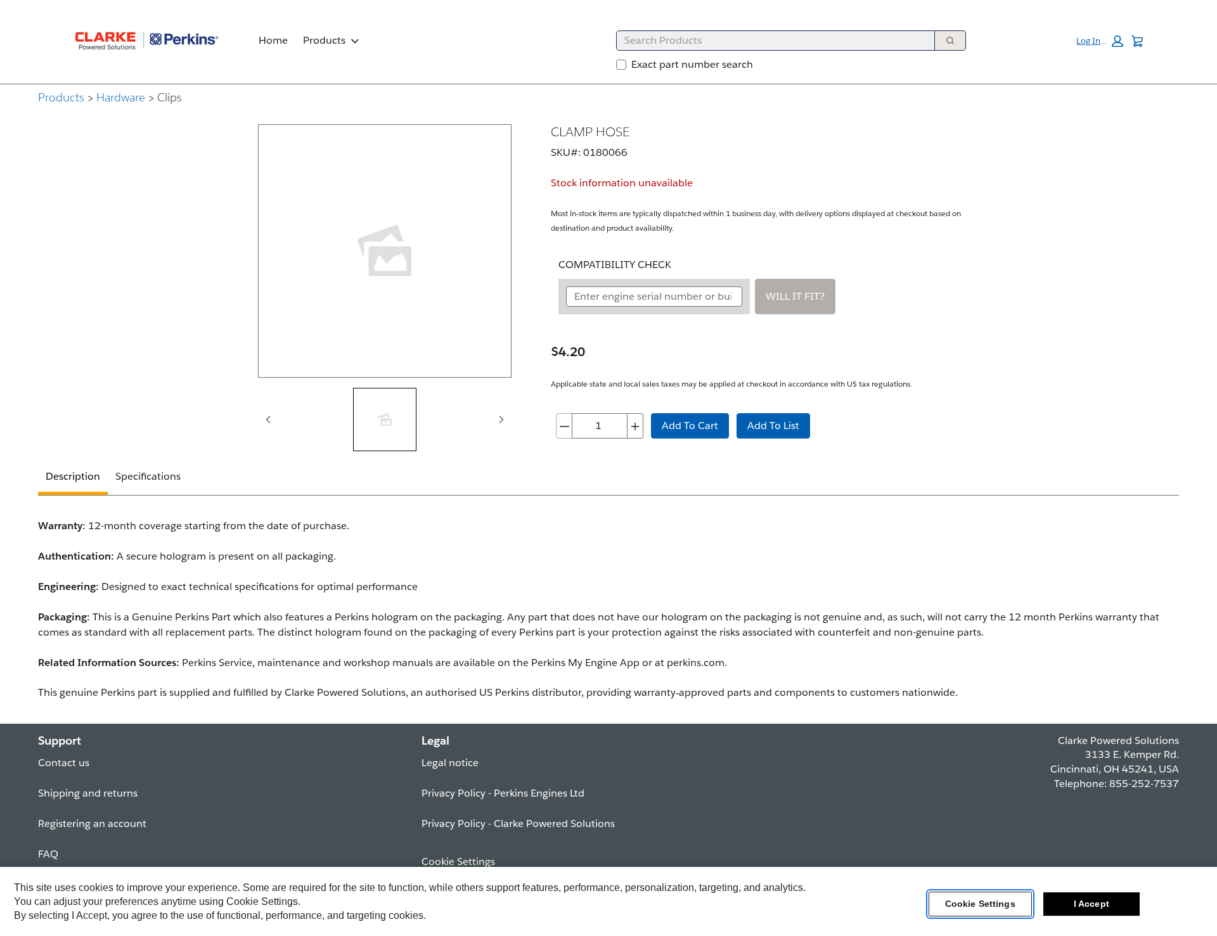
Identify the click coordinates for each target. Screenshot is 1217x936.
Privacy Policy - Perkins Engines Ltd (503, 793)
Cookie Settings (980, 904)
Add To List (773, 425)
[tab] (384, 419)
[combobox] (770, 40)
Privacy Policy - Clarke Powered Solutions (518, 823)
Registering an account (92, 823)
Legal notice (450, 762)
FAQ (48, 854)
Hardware (120, 97)
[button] (1099, 41)
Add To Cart (690, 425)
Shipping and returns (88, 793)
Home (273, 40)
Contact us (63, 762)
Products (324, 40)
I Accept (1091, 904)
